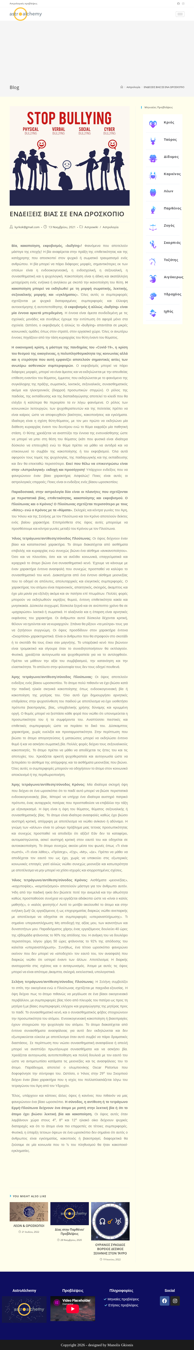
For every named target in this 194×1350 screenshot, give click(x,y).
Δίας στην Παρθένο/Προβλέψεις (69, 1231)
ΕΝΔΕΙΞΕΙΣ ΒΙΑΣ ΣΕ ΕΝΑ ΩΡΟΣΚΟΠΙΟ (164, 87)
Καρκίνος (172, 174)
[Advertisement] (97, 55)
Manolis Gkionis (120, 1345)
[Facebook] (164, 1301)
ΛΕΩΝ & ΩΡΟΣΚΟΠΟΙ (28, 1226)
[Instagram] (175, 1301)
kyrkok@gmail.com (27, 227)
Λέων (168, 191)
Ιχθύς (169, 311)
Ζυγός (169, 225)
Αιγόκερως (174, 277)
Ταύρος (170, 139)
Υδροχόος (172, 294)
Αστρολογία (110, 227)
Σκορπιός (172, 243)
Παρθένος (172, 208)
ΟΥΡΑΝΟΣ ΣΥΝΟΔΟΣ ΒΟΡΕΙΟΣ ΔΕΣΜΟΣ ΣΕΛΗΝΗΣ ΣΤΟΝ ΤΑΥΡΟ (110, 1249)
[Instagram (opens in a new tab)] (182, 3)
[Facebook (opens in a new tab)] (178, 3)
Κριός (169, 122)
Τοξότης (171, 260)
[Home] (121, 87)
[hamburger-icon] (180, 14)
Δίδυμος (171, 157)
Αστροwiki (91, 227)
